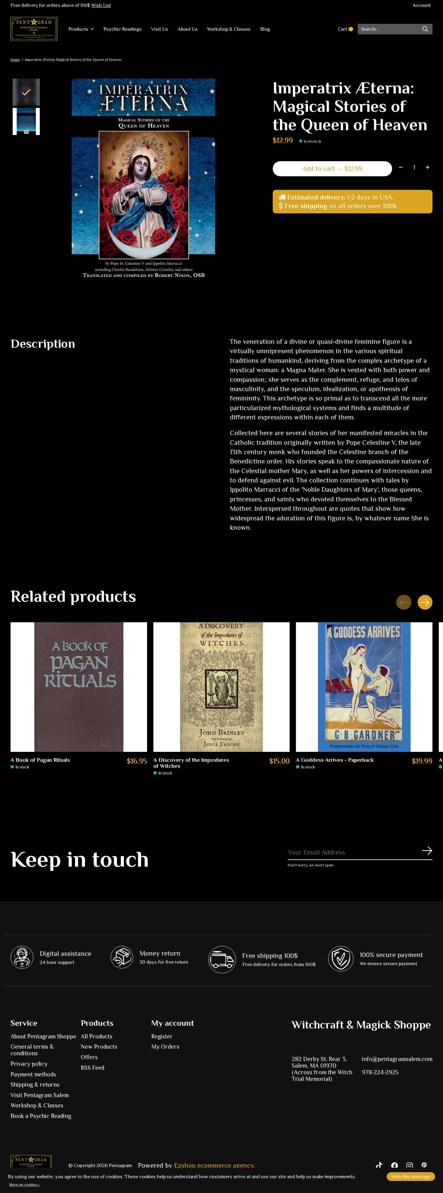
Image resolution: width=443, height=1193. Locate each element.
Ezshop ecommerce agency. (214, 1165)
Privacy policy (29, 1063)
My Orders (165, 1046)
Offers (89, 1057)
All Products (96, 1036)
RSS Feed (92, 1067)
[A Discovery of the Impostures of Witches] (221, 687)
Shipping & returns (35, 1084)
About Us (188, 29)
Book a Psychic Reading (41, 1116)
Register (162, 1036)
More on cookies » (24, 1184)
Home (15, 60)
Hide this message (411, 1176)
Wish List (101, 5)
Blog (265, 29)
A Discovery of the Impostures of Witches (191, 763)
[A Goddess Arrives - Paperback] (364, 687)
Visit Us (159, 29)
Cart (347, 29)
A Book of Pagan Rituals (40, 760)
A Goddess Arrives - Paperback (335, 760)
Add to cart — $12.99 (332, 168)
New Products (99, 1046)
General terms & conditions (32, 1049)
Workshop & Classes (228, 29)
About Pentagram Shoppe (43, 1036)
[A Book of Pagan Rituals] (79, 687)
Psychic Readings (122, 29)
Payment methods (33, 1074)
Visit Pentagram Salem (40, 1095)
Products (78, 29)
